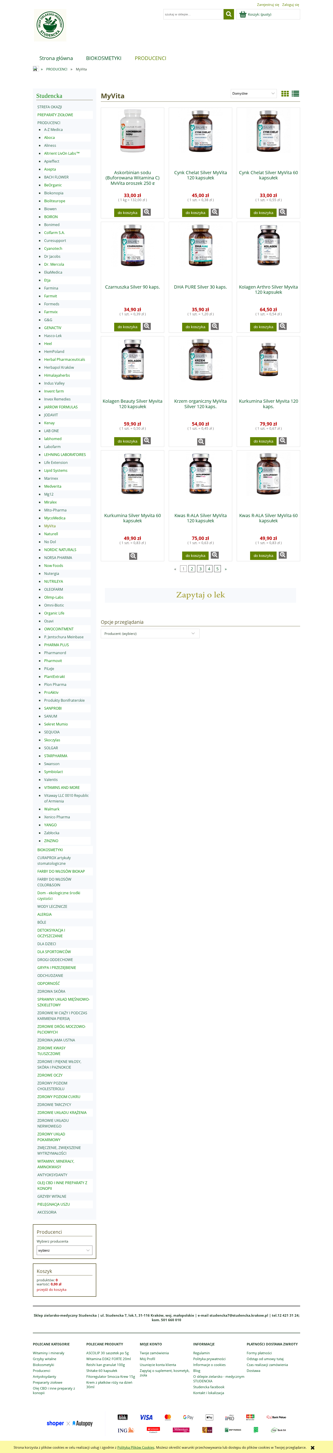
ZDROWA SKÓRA (51, 991)
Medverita (52, 486)
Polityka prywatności (209, 1359)
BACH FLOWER (56, 177)
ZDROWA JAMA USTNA (56, 1040)
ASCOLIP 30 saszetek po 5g (107, 1353)
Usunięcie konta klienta (158, 1364)
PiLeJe (49, 668)
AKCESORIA (46, 1212)
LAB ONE (51, 430)
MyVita (50, 525)
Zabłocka (51, 832)
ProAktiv (51, 692)
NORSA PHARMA (58, 557)
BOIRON (51, 216)
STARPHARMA (55, 755)
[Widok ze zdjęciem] (285, 94)
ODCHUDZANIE (50, 975)
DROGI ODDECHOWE (55, 959)
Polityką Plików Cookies (135, 1447)
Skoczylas (52, 739)
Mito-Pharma (55, 510)
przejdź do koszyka (51, 1289)
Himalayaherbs (57, 375)
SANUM (50, 716)
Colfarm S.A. (54, 232)
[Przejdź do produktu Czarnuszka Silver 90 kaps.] (132, 251)
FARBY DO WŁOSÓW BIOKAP (61, 871)
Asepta (50, 169)
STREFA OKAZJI (49, 106)
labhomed (53, 438)
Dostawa (253, 1370)
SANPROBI (53, 708)
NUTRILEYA (53, 581)
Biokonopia (53, 192)
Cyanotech (53, 248)
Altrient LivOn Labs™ (62, 153)
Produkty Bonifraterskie (64, 700)
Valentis (51, 779)
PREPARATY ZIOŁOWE (55, 114)
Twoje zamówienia (154, 1353)
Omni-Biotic (54, 605)
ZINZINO (51, 840)
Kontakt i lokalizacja (208, 1392)
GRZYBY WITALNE (51, 1196)
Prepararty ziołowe (47, 1382)
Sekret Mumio (56, 724)
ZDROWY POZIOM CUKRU (58, 1096)
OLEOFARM (53, 589)
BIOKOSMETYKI (50, 849)
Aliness (50, 145)
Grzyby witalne (44, 1359)
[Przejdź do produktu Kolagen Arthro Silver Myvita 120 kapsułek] (268, 251)
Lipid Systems (56, 470)
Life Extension (56, 462)
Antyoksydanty (44, 1376)
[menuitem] (56, 58)
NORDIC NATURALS (60, 549)
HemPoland (54, 351)
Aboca (49, 137)
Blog (196, 1370)
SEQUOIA (52, 732)
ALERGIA (44, 914)
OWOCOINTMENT (59, 629)
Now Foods (53, 565)
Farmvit (50, 296)
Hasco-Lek (53, 335)
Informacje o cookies (209, 1364)
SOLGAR (51, 747)
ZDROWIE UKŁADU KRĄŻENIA (62, 1112)
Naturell (51, 533)
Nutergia (51, 573)
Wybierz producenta (52, 1241)
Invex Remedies (57, 399)
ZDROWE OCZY (50, 1075)
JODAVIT (51, 414)
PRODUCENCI (48, 122)
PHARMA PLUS (56, 644)
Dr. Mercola (54, 264)
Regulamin (201, 1353)
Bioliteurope (54, 200)
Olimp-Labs (53, 597)
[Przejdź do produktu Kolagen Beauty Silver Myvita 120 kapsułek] (132, 365)
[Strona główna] (49, 28)
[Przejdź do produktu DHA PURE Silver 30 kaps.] (200, 251)
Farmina (51, 288)
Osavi (48, 621)
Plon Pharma (55, 684)
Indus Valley (54, 383)
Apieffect (51, 161)
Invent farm (54, 391)
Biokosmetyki (43, 1364)
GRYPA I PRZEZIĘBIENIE (56, 967)
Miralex (50, 502)
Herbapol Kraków (59, 367)
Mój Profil (147, 1359)
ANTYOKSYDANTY (52, 1174)
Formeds (51, 303)
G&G (48, 319)
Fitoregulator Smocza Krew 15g (110, 1376)
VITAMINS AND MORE (62, 787)
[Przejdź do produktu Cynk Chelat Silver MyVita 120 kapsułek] (200, 137)
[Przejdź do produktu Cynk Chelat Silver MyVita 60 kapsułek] (268, 137)
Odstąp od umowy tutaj (265, 1359)
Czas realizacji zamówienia (267, 1364)
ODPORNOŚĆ (48, 983)
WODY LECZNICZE (52, 906)
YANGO (50, 824)
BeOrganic (53, 185)
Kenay (49, 422)
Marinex (51, 478)
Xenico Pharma (57, 816)
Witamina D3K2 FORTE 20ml (108, 1359)
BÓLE (41, 922)
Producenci (41, 1370)
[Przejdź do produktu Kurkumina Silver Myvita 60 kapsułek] (132, 480)
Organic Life (54, 613)
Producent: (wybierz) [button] (120, 633)
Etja (47, 280)
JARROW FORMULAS (61, 407)
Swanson (52, 763)
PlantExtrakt (54, 676)
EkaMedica (53, 272)
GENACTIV (52, 327)
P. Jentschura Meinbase (64, 636)
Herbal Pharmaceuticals (64, 359)
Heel (48, 343)
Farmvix (51, 311)
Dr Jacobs (52, 256)
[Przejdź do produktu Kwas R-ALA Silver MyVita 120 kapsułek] (200, 480)
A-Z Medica (53, 129)
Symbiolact (53, 771)
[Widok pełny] (295, 94)
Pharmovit (53, 660)
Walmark (51, 809)
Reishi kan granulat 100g (105, 1364)
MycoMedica (54, 518)
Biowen (50, 208)
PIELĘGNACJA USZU (53, 1204)
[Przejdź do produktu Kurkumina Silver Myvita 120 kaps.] (268, 365)
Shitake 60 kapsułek (101, 1370)
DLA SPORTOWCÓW (54, 951)
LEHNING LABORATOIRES (65, 454)
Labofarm (52, 446)
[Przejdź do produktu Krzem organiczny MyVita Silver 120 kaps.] (200, 365)
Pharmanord (55, 652)
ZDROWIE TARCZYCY (54, 1104)
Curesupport (55, 240)
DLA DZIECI (46, 943)
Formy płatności (259, 1353)
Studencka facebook (208, 1387)
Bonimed (52, 224)
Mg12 (48, 494)
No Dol (50, 541)
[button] (147, 212)
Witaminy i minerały (48, 1353)
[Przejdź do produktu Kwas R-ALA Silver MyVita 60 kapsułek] (268, 480)
